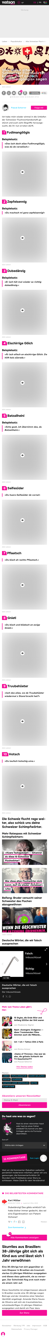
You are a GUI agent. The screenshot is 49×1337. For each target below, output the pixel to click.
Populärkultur (16, 41)
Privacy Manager (31, 1329)
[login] (3, 1334)
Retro (34, 1083)
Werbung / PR (19, 1326)
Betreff (5, 1140)
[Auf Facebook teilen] (4, 93)
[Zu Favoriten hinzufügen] (25, 93)
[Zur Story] (24, 1280)
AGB (45, 1326)
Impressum (36, 1326)
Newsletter (6, 1326)
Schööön (16, 1079)
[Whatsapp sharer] (10, 996)
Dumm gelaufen (37, 1076)
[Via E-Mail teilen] (14, 93)
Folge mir (39, 107)
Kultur (6, 1079)
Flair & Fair (8, 1086)
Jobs (28, 1326)
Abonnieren (24, 1105)
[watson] (8, 2)
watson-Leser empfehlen (16, 1083)
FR (40, 2)
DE (34, 2)
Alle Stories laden (24, 1067)
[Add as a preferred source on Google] (34, 93)
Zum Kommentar (16, 1227)
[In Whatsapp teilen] (9, 93)
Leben (4, 41)
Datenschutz (16, 1329)
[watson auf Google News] (44, 93)
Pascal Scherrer (18, 107)
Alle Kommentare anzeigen (25, 1237)
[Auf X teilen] (7, 996)
